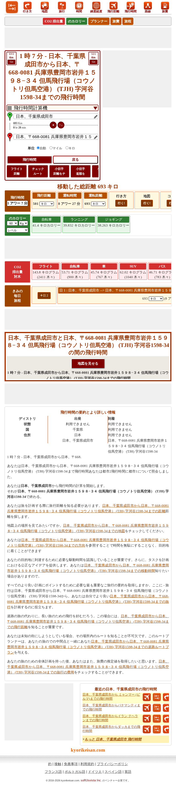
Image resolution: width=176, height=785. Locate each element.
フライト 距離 (17, 171)
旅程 (127, 21)
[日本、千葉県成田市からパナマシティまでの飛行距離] (146, 708)
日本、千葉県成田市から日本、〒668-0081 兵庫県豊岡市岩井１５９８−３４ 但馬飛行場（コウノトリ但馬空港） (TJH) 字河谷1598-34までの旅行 (88, 601)
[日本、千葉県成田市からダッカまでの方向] (166, 729)
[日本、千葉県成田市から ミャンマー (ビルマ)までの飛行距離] (146, 697)
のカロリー (76, 21)
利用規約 (87, 764)
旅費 (116, 21)
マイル (57, 148)
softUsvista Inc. (91, 780)
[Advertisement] (88, 37)
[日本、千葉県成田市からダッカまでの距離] (156, 729)
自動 (43, 148)
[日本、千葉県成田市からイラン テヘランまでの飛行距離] (146, 718)
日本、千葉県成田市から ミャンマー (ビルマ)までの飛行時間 (111, 696)
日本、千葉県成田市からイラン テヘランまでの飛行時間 (110, 718)
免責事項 (71, 764)
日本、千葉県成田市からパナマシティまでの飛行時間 (111, 707)
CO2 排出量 (54, 21)
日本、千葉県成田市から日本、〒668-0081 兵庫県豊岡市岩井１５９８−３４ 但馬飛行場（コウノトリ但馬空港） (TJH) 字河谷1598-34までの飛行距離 (88, 621)
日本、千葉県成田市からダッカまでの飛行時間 (111, 729)
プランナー (98, 21)
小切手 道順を (80, 171)
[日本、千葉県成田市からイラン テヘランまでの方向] (166, 718)
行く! (121, 203)
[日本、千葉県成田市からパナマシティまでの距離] (156, 708)
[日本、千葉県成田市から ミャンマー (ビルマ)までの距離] (156, 697)
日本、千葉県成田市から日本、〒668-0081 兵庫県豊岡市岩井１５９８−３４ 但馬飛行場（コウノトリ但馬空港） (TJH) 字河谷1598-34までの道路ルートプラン (88, 647)
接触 (57, 764)
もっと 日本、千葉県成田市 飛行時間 (113, 739)
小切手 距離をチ (59, 171)
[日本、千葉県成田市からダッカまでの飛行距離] (146, 729)
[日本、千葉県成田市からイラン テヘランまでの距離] (156, 718)
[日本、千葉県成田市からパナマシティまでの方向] (166, 708)
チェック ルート (38, 171)
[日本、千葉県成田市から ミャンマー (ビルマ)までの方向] (166, 697)
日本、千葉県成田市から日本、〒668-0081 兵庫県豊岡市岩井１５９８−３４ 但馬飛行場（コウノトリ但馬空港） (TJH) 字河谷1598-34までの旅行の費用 (88, 667)
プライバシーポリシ (112, 764)
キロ (72, 148)
